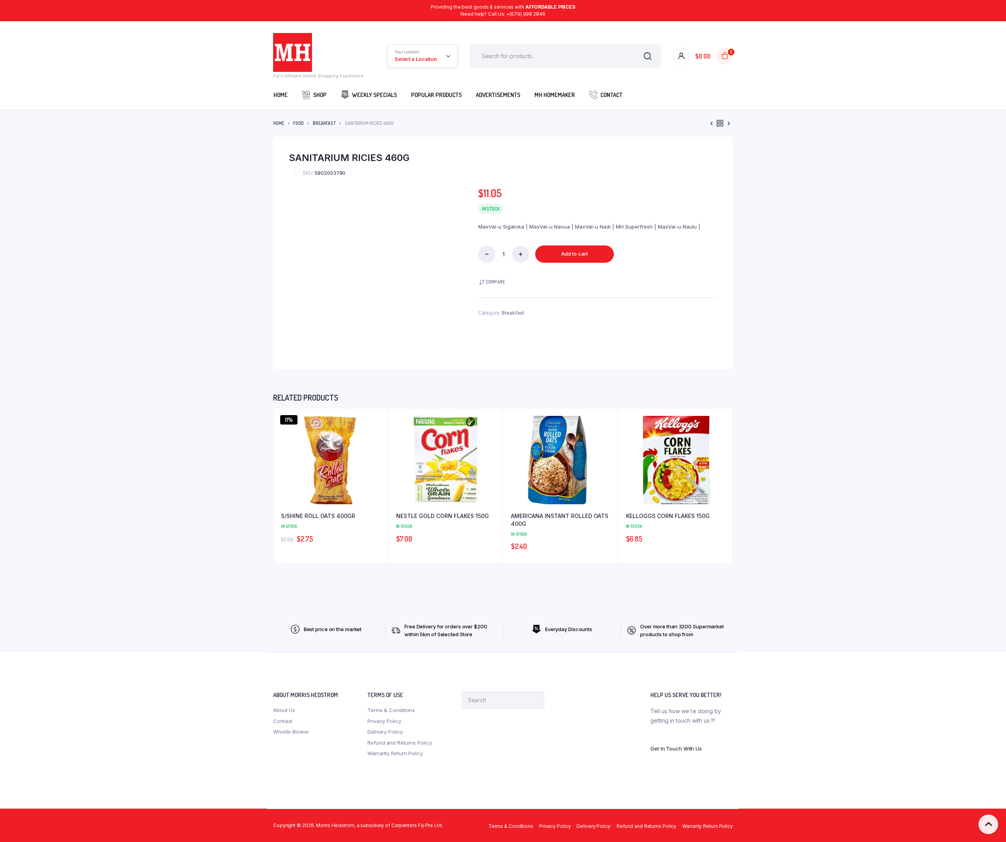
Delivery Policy (385, 732)
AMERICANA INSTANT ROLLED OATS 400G (559, 520)
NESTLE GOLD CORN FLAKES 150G (442, 516)
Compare (495, 282)
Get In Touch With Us (676, 748)
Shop (320, 95)
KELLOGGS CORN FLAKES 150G (668, 516)
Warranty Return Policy (395, 753)
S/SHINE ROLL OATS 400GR (318, 516)
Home (281, 95)
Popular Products (436, 95)
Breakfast (324, 123)
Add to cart (574, 254)
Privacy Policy (384, 721)
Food (298, 123)
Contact (611, 95)
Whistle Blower (291, 732)
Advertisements (498, 95)
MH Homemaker (554, 95)
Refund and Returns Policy (399, 742)
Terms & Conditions (391, 710)
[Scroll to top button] (988, 824)
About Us (284, 710)
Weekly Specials (374, 95)
